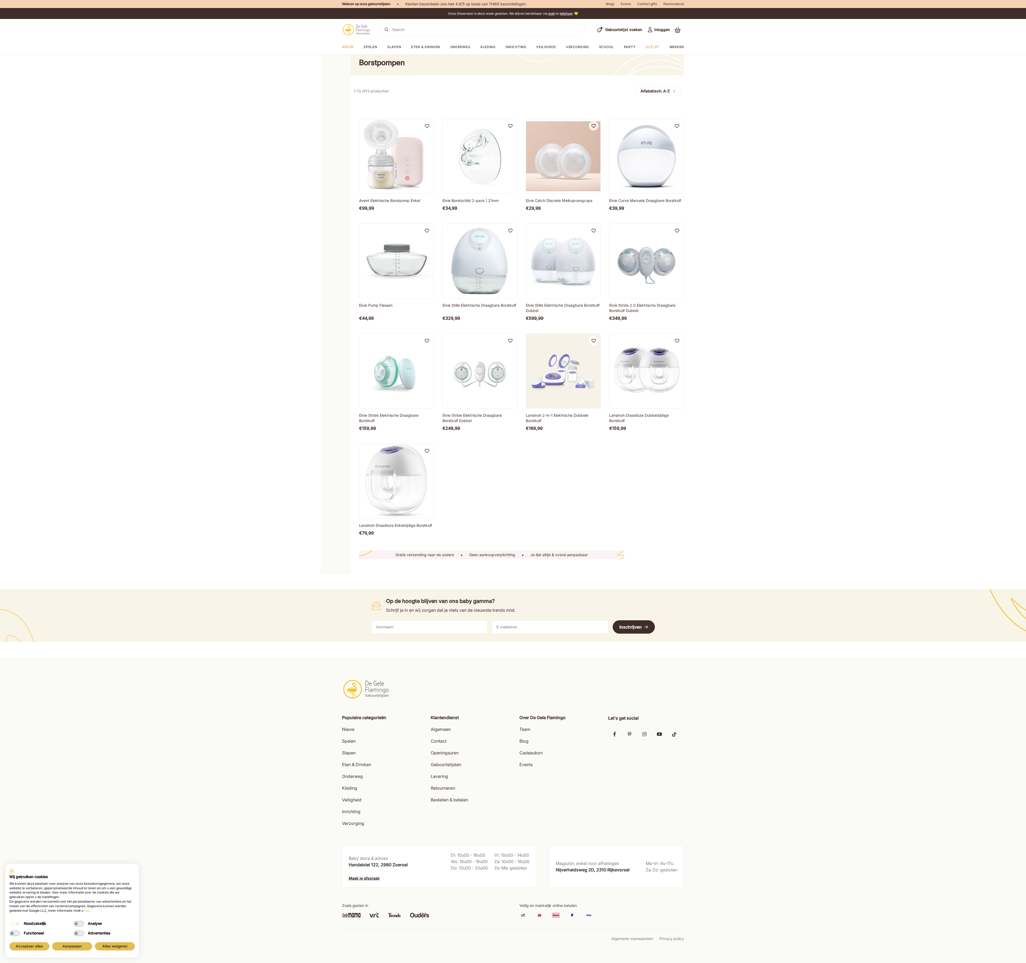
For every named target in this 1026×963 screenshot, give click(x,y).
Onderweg (460, 47)
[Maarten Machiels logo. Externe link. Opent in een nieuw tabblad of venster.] (11, 871)
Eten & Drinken (356, 764)
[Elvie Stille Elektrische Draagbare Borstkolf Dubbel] (563, 261)
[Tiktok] (674, 734)
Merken (677, 47)
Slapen (394, 47)
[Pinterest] (629, 734)
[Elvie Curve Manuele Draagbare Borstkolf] (646, 156)
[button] (677, 30)
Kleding (488, 47)
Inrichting (516, 47)
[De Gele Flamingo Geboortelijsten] (356, 29)
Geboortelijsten (446, 764)
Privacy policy (671, 938)
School (606, 47)
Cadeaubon (531, 752)
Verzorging (577, 47)
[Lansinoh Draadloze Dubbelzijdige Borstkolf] (646, 371)
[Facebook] (614, 734)
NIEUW (348, 47)
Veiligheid (546, 47)
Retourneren (443, 788)
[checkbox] (14, 923)
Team (524, 729)
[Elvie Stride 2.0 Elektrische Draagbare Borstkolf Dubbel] (646, 261)
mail (551, 13)
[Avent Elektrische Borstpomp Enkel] (396, 156)
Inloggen (662, 29)
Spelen (370, 47)
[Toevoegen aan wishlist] (427, 126)
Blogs (610, 4)
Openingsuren (444, 752)
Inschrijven (630, 627)
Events (626, 4)
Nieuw (348, 729)
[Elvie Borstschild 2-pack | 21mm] (479, 156)
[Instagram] (644, 734)
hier (87, 911)
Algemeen (441, 729)
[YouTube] (659, 734)
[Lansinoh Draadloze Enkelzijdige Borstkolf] (396, 481)
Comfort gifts (647, 4)
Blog (523, 741)
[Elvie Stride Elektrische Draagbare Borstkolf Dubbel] (479, 371)
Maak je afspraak (364, 878)
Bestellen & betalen (449, 799)
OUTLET (652, 47)
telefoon (566, 13)
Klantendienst (673, 4)
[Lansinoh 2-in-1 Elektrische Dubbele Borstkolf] (563, 371)
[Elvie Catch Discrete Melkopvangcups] (563, 156)
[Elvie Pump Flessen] (396, 261)
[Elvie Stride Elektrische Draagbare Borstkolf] (396, 371)
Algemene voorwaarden (632, 938)
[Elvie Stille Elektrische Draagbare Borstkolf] (479, 261)
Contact (438, 741)
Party (630, 47)
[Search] (386, 29)
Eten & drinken (425, 47)
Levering (439, 776)
